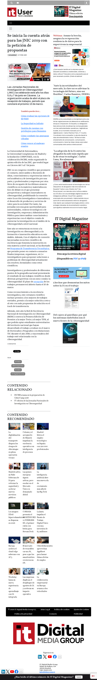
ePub (82, 258)
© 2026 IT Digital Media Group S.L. (22, 609)
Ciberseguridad (17, 366)
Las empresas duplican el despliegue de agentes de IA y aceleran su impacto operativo (28, 586)
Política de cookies (61, 609)
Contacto (53, 614)
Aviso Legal (45, 609)
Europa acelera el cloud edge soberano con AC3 (14, 552)
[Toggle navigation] (10, 23)
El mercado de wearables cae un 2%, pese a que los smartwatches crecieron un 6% (28, 554)
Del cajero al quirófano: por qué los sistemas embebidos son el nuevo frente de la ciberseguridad (71, 318)
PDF (75, 258)
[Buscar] (12, 3)
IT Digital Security (17, 374)
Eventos (18, 362)
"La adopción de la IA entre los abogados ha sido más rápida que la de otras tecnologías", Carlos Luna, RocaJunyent (70, 155)
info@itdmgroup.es (47, 672)
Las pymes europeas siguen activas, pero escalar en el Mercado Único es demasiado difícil (28, 483)
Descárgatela (76, 16)
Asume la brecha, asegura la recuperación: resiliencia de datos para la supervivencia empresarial (67, 40)
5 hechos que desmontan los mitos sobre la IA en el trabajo (71, 284)
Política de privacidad (23, 614)
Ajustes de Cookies (81, 609)
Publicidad (78, 614)
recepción (38, 281)
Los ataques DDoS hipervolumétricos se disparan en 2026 (16, 517)
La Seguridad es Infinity (32, 123)
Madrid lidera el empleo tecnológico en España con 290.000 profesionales (43, 441)
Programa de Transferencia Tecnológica (29, 248)
